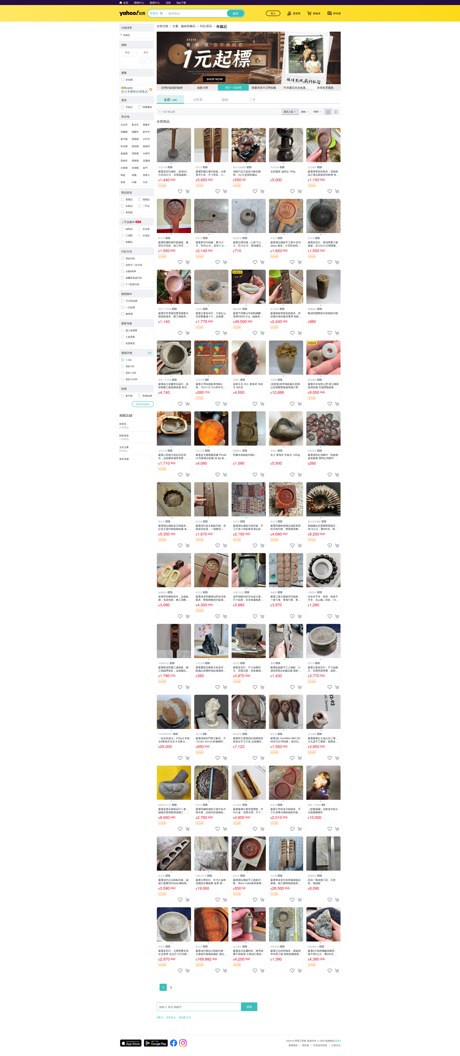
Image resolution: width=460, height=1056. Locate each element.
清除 (150, 352)
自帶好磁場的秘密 (172, 87)
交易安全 (336, 1045)
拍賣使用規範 (320, 1045)
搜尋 (249, 1007)
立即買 (198, 99)
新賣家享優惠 (325, 87)
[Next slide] (188, 145)
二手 (252, 99)
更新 (337, 1040)
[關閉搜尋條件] (161, 13)
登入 (273, 13)
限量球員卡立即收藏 (264, 87)
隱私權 (305, 1045)
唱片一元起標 (233, 87)
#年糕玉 (171, 1017)
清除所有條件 (143, 404)
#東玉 (160, 1017)
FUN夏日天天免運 (294, 87)
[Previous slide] (159, 145)
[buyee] (136, 89)
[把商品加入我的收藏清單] (180, 191)
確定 (145, 61)
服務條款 (293, 1045)
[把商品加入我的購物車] (187, 191)
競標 (225, 99)
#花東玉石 (185, 1017)
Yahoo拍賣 (132, 13)
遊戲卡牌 (202, 87)
